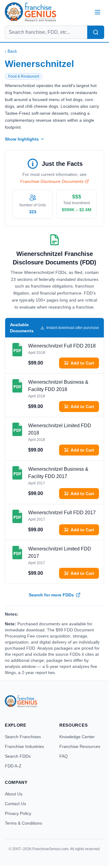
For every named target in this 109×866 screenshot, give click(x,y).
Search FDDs (18, 756)
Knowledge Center (77, 736)
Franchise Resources (79, 746)
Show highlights (22, 139)
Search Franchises (23, 736)
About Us (13, 793)
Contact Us (15, 803)
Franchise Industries (24, 746)
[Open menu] (97, 12)
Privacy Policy (18, 813)
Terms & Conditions (23, 823)
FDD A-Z (13, 765)
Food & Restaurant (23, 76)
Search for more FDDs (51, 594)
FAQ (63, 756)
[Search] (95, 32)
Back (11, 51)
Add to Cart (82, 363)
